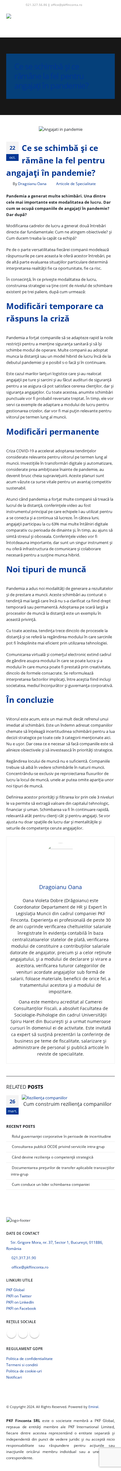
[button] (90, 4)
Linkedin (34, 1333)
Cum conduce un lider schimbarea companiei (51, 1184)
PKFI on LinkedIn (20, 1302)
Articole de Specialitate (76, 183)
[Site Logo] (23, 23)
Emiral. (93, 1407)
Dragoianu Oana (32, 183)
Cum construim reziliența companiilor (67, 1104)
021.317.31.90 (23, 1257)
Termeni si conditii (22, 1364)
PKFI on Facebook (21, 1308)
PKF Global (15, 1289)
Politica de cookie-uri (24, 1370)
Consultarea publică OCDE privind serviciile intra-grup (58, 1146)
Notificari (14, 1377)
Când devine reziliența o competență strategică (52, 1157)
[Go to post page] (46, 1097)
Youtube (23, 1333)
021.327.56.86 (36, 4)
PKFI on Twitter (19, 1295)
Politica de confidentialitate (29, 1358)
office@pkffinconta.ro (66, 4)
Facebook (11, 1333)
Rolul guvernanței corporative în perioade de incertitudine (61, 1136)
